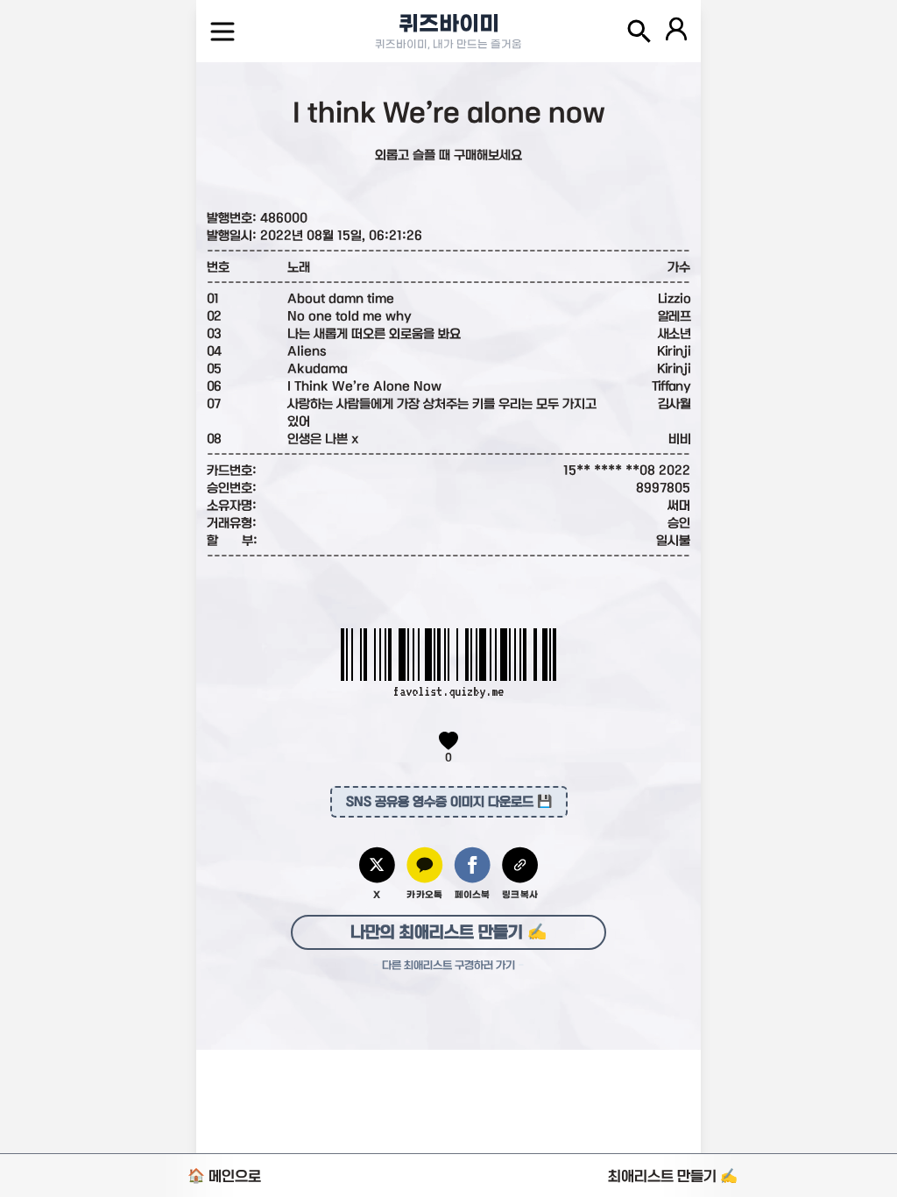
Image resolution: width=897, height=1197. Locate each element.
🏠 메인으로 (224, 1176)
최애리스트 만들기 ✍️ (673, 1176)
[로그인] (676, 31)
